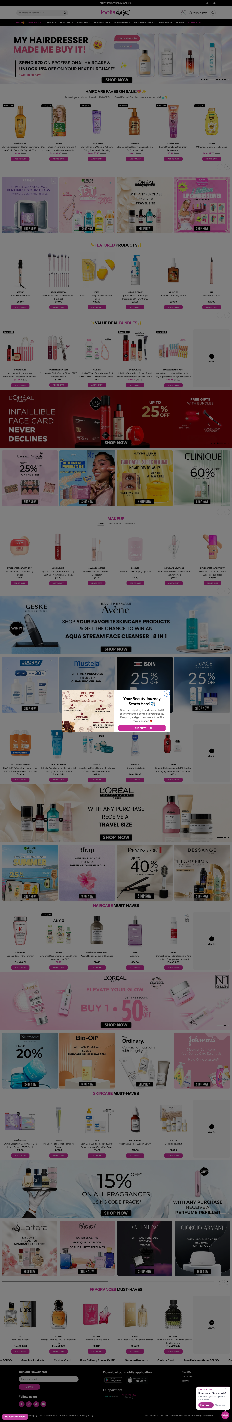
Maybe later (220, 1405)
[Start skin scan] (225, 1415)
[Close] (166, 693)
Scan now (205, 1405)
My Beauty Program (15, 1416)
